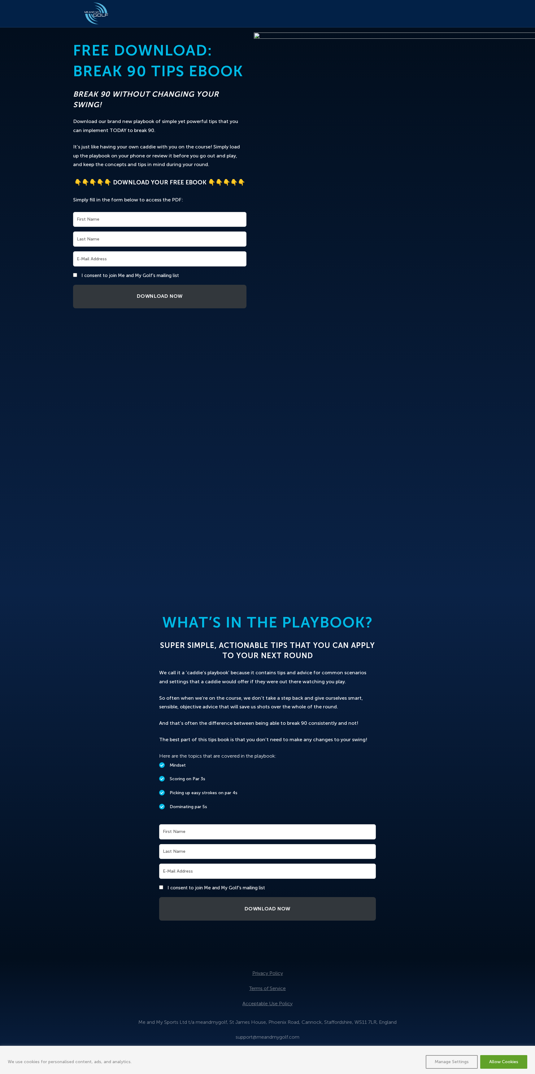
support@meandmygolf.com (267, 1037)
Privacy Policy (267, 973)
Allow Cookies (503, 1061)
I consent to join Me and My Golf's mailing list (130, 275)
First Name (88, 219)
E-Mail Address (92, 259)
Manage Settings (452, 1061)
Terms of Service (267, 988)
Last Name (88, 239)
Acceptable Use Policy (267, 1003)
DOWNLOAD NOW (160, 296)
